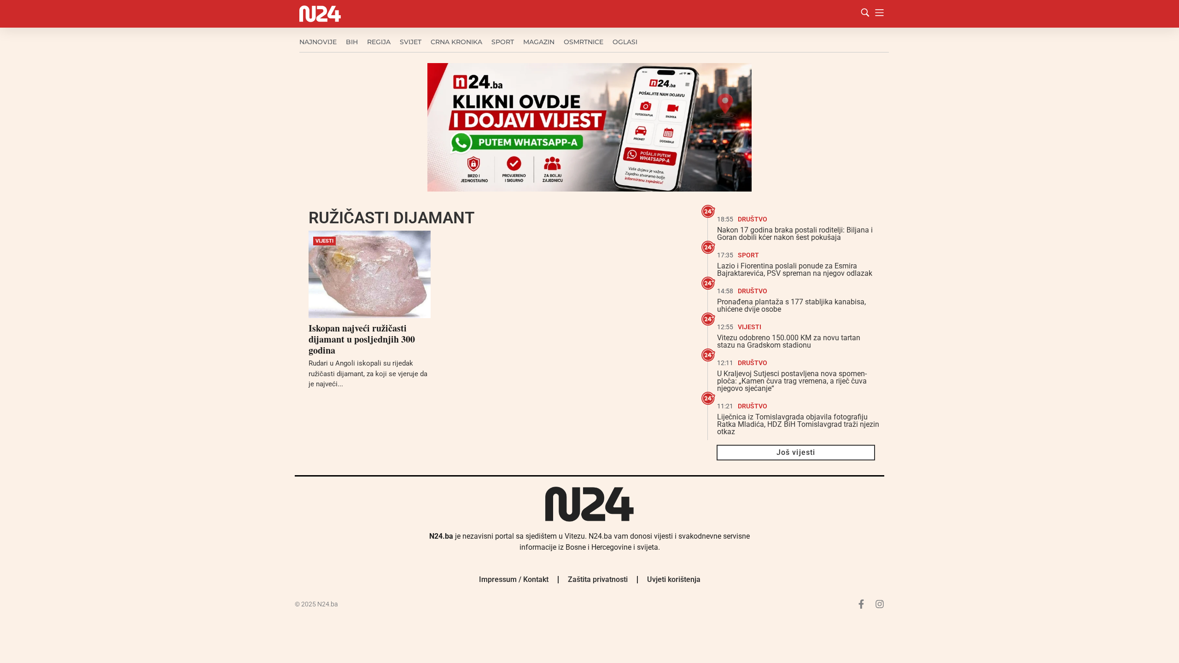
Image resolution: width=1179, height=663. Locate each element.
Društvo (752, 219)
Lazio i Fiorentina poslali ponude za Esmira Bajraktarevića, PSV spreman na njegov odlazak (794, 270)
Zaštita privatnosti (598, 579)
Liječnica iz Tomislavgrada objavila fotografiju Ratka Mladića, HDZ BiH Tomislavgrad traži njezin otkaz (798, 424)
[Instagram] (879, 604)
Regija (379, 42)
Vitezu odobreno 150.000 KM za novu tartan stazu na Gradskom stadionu (788, 341)
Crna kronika (456, 42)
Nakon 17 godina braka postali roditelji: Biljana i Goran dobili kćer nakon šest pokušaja (795, 234)
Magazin (538, 42)
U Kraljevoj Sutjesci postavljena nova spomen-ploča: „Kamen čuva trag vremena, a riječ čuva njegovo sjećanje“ (792, 381)
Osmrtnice (583, 42)
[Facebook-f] (861, 604)
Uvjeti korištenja (673, 579)
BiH (352, 42)
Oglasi (625, 42)
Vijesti (324, 241)
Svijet (410, 42)
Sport (502, 42)
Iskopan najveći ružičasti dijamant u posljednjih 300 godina (362, 339)
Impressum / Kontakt (514, 579)
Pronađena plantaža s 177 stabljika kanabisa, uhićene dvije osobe (791, 305)
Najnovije (318, 42)
